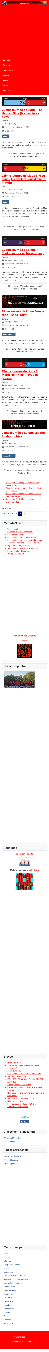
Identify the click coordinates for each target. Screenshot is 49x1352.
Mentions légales (20, 1337)
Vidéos (6, 85)
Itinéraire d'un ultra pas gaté (16, 1279)
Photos (6, 80)
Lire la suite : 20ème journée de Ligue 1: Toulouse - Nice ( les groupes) (25, 287)
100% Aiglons (9, 1163)
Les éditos (8, 1272)
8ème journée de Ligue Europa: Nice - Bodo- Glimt (23, 313)
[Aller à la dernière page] (44, 514)
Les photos (8, 1294)
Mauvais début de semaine (18, 551)
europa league (8, 334)
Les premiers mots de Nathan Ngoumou (24, 540)
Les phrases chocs (12, 1264)
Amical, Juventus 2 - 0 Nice (19, 1084)
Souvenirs (8, 1298)
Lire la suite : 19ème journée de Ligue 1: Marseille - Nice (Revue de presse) (25, 412)
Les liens (7, 1320)
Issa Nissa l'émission (12, 1156)
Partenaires (9, 1323)
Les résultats (9, 1286)
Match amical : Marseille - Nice (20, 1098)
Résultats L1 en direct (13, 1138)
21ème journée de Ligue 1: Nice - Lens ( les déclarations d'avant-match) (24, 179)
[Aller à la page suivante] (40, 514)
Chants (7, 1312)
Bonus (6, 1316)
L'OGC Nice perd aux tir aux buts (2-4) (24, 1073)
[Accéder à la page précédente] (8, 514)
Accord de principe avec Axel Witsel (23, 543)
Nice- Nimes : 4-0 (15, 1101)
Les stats (8, 1305)
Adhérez (24, 640)
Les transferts (10, 1290)
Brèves (7, 1257)
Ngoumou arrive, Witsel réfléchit (21, 545)
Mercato (7, 90)
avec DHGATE (33, 870)
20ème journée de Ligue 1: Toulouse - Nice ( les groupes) (23, 251)
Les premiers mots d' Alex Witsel (21, 537)
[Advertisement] (24, 32)
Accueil (6, 60)
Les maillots (9, 1309)
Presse (6, 75)
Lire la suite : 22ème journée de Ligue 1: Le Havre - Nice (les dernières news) (25, 154)
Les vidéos (8, 1301)
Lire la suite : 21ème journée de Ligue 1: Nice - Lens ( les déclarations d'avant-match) (25, 228)
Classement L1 (10, 1142)
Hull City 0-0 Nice (15, 1062)
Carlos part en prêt (15, 554)
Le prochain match (12, 1283)
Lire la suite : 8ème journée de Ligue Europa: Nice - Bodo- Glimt (25, 350)
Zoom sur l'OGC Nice (16, 1071)
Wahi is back (12, 529)
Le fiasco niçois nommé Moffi (20, 532)
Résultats (7, 65)
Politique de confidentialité (24, 1341)
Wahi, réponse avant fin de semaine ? (23, 548)
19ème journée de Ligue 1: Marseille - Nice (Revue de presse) (20, 375)
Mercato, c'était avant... (17, 1076)
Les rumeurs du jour (15, 534)
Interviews (8, 70)
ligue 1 (5, 136)
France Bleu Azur (11, 1160)
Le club (7, 1253)
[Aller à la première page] (4, 514)
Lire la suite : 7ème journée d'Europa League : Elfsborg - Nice (25, 471)
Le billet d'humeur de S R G (15, 1275)
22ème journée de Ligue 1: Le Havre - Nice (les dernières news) (22, 113)
